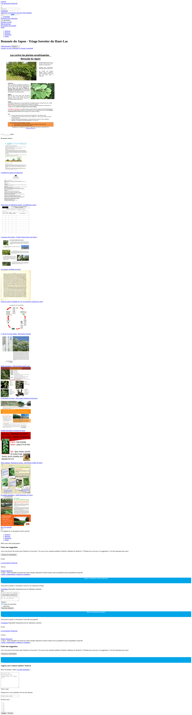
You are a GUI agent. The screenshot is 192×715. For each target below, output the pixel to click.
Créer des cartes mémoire (24, 13)
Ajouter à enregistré (27, 48)
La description (9, 595)
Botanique (8, 34)
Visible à (3, 602)
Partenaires (9, 571)
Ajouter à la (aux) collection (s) (11, 48)
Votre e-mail (4, 689)
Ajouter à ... (15, 46)
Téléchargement (6, 46)
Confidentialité (10, 574)
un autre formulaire (23, 669)
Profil (2, 27)
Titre (2, 591)
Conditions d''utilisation (22, 574)
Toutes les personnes (9, 604)
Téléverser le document (8, 13)
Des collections (13, 18)
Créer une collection (7, 608)
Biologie (7, 33)
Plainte (3, 571)
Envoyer (10, 713)
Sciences (7, 31)
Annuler (4, 713)
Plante (7, 36)
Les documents (6, 3)
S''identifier (4, 11)
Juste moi (6, 606)
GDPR (3, 574)
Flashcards (14, 3)
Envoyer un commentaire (9, 555)
